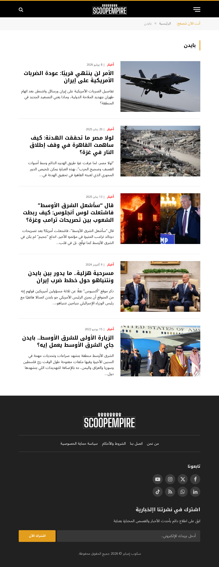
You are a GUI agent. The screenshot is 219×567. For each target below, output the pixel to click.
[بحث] (21, 9)
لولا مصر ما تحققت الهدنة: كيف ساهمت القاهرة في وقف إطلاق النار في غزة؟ (72, 145)
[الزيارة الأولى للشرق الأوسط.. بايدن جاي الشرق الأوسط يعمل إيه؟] (160, 351)
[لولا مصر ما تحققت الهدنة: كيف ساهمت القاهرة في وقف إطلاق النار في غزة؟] (160, 151)
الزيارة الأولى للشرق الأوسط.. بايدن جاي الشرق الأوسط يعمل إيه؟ (68, 341)
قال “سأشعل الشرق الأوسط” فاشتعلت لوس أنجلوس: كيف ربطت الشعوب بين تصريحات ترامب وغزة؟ (68, 213)
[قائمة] (196, 9)
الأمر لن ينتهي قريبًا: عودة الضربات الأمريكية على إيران (69, 77)
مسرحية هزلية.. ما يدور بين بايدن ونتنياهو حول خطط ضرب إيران (71, 277)
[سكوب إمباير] (109, 9)
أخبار (110, 64)
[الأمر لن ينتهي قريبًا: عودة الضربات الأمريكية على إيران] (160, 86)
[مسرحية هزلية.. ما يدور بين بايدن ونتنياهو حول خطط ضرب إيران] (160, 286)
